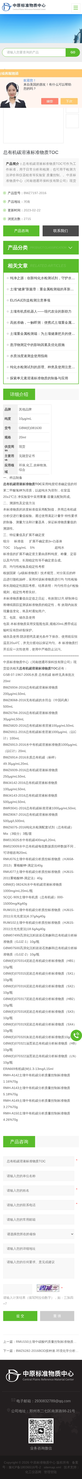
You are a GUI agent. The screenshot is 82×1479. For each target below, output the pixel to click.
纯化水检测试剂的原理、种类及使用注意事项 (43, 367)
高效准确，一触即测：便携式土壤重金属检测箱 (43, 322)
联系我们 (60, 231)
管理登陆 (50, 1472)
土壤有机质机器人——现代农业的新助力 (41, 311)
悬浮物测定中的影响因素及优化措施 (37, 345)
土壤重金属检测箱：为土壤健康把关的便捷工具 (43, 334)
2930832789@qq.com (53, 1401)
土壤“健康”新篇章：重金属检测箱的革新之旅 (43, 289)
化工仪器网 (33, 1472)
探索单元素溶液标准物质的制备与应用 (39, 378)
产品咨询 (21, 231)
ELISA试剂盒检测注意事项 (30, 300)
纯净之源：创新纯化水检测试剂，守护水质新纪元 (43, 278)
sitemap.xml (52, 1467)
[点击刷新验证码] (48, 1288)
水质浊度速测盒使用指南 (29, 356)
